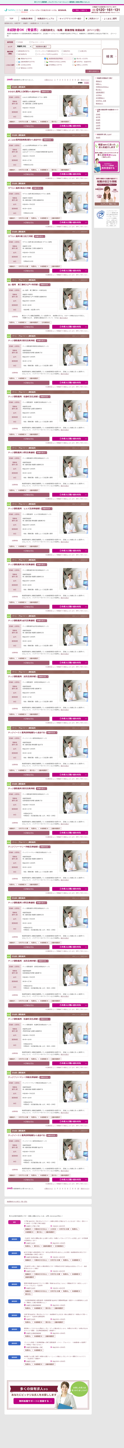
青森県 (98, 137)
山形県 (98, 125)
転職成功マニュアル (46, 19)
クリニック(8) (68, 54)
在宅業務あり (100, 98)
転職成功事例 (27, 19)
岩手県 (98, 117)
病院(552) (67, 51)
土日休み (99, 95)
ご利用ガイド (93, 19)
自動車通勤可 (100, 92)
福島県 (98, 128)
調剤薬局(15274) (23, 51)
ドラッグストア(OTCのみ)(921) (47, 54)
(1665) (26, 65)
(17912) (56, 58)
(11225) (82, 58)
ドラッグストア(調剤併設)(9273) (48, 51)
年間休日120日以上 (102, 87)
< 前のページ (48, 80)
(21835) (82, 65)
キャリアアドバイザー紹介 (70, 19)
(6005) (84, 62)
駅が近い (99, 89)
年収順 (86, 83)
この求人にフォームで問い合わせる (70, 126)
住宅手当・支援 (101, 101)
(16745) (28, 62)
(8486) (57, 62)
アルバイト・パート (37, 42)
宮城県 (98, 120)
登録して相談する (81, 10)
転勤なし (99, 84)
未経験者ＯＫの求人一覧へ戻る (17, 1201)
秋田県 (98, 123)
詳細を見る (29, 126)
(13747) (26, 58)
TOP (11, 19)
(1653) (26, 68)
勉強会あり (99, 103)
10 (78, 80)
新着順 (80, 83)
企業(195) (83, 51)
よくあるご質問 (110, 19)
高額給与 (99, 81)
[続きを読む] (64, 318)
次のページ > (85, 80)
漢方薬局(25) (22, 54)
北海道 (98, 114)
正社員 (20, 42)
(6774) (55, 65)
